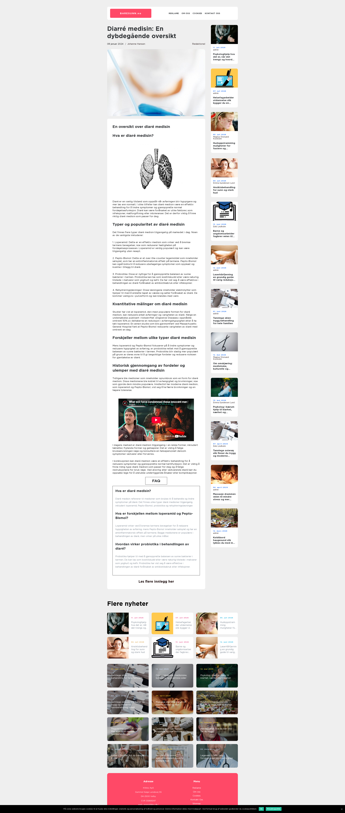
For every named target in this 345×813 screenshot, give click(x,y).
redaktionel (198, 44)
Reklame (174, 13)
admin (216, 50)
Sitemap (197, 803)
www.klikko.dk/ (151, 804)
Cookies (197, 13)
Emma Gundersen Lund (224, 183)
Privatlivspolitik (273, 809)
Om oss (186, 13)
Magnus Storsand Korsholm (221, 138)
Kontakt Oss (212, 13)
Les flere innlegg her (156, 581)
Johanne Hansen (136, 44)
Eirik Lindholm (219, 227)
